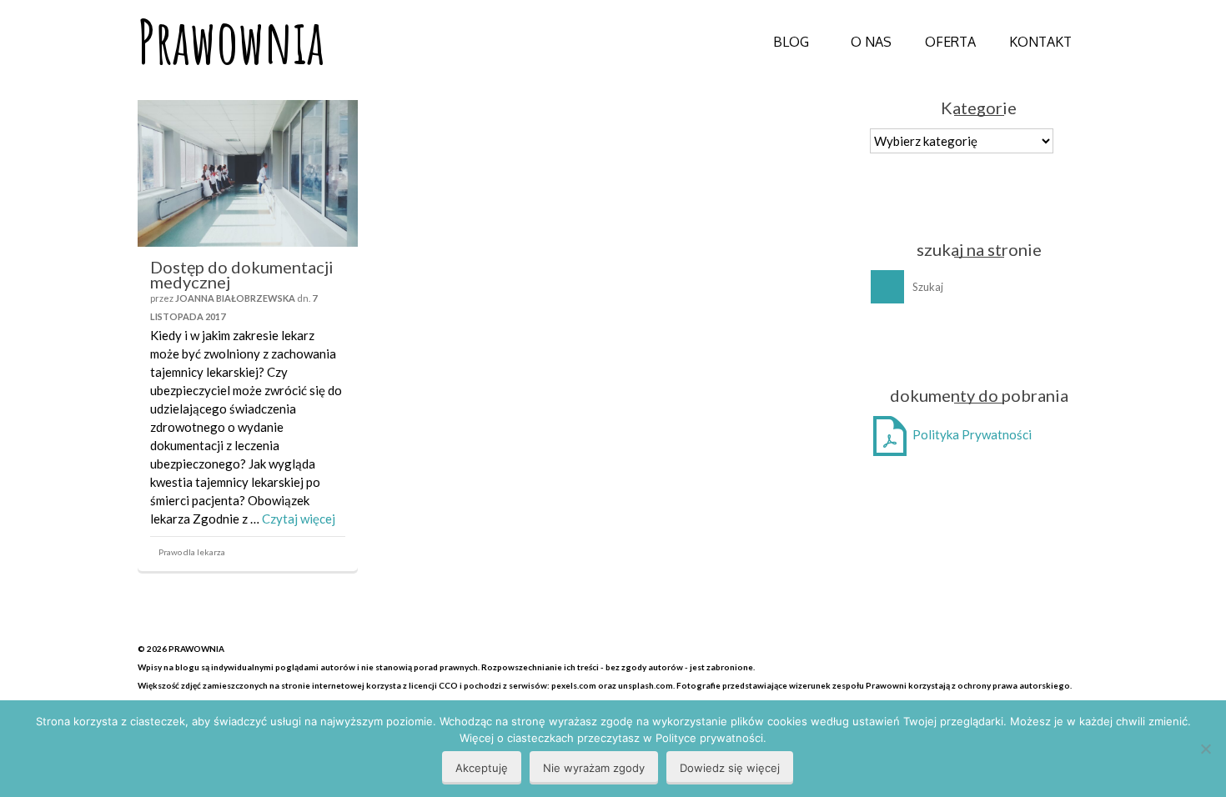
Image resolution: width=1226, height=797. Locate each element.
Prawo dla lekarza (191, 552)
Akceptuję (481, 767)
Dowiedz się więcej (730, 767)
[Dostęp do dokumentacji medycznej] (248, 173)
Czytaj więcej (298, 518)
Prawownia (231, 41)
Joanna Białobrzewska (235, 298)
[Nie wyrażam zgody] (1205, 748)
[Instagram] (997, 344)
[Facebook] (964, 344)
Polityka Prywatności (971, 434)
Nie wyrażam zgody (594, 767)
